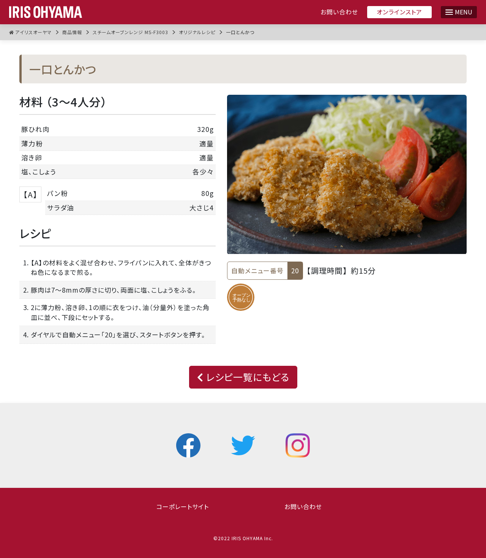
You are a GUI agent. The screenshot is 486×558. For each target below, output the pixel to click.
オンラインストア (399, 11)
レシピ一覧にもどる (246, 377)
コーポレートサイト (182, 506)
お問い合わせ (339, 12)
